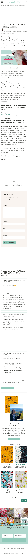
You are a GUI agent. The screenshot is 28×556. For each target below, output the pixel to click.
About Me (19, 545)
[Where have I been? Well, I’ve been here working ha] (3, 521)
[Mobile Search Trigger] (27, 2)
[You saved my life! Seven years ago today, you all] (3, 512)
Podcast (7, 5)
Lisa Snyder (5, 31)
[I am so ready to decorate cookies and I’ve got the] (10, 521)
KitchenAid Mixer (6, 115)
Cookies (21, 489)
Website (5, 235)
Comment (6, 205)
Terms (22, 548)
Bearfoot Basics (20, 464)
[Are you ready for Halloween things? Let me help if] (17, 512)
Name (5, 221)
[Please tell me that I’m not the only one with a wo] (10, 512)
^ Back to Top (8, 545)
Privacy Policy (14, 551)
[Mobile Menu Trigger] (1, 2)
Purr (23, 553)
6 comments (8, 185)
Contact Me (6, 548)
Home (2, 5)
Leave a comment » (18, 185)
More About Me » (14, 438)
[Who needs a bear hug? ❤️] (17, 521)
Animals (7, 489)
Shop (18, 548)
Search (14, 498)
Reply (9, 281)
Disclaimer (13, 548)
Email (5, 228)
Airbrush (7, 464)
